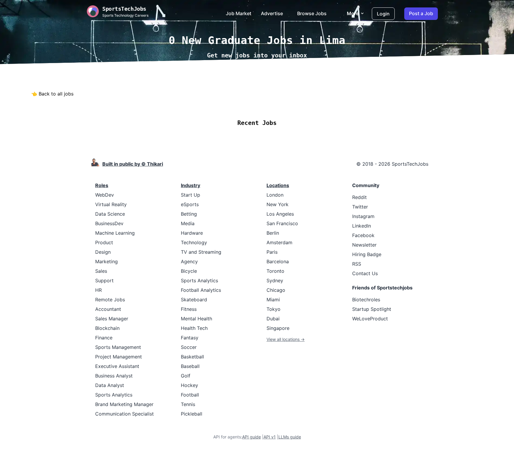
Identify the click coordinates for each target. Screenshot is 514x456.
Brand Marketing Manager (124, 404)
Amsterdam (279, 242)
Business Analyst (114, 376)
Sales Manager (111, 319)
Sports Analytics (113, 395)
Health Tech (194, 328)
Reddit (359, 197)
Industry (190, 185)
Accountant (108, 309)
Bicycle (189, 271)
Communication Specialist (124, 414)
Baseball (190, 366)
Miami (273, 300)
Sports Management (118, 347)
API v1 (270, 436)
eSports (190, 204)
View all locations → (286, 339)
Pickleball (191, 414)
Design (103, 252)
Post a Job (421, 13)
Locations (232, 105)
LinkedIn (361, 226)
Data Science (110, 214)
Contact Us (365, 273)
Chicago (276, 290)
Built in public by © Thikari (132, 164)
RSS (356, 264)
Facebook (363, 235)
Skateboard (194, 300)
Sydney (275, 280)
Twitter (360, 207)
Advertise (272, 13)
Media (188, 223)
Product (104, 242)
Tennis (188, 404)
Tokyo (273, 309)
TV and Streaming (201, 252)
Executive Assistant (117, 366)
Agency (189, 261)
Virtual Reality (111, 204)
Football (190, 395)
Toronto (275, 271)
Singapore (278, 328)
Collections (299, 105)
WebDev (104, 195)
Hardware (192, 233)
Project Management (118, 357)
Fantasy (189, 338)
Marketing (106, 261)
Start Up (190, 195)
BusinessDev (109, 223)
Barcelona (278, 261)
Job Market (238, 13)
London (275, 195)
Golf (185, 376)
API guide (251, 436)
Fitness (189, 309)
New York (278, 204)
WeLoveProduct (370, 319)
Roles (101, 185)
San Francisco (282, 223)
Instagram (363, 216)
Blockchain (107, 328)
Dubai (273, 319)
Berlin (273, 233)
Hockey (189, 385)
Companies (265, 105)
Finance (103, 338)
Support (104, 280)
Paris (272, 252)
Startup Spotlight (371, 309)
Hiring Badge (366, 254)
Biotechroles (366, 300)
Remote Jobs (197, 105)
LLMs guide (289, 436)
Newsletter (364, 245)
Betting (189, 214)
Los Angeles (280, 214)
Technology (194, 242)
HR (98, 290)
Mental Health (196, 319)
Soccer (189, 347)
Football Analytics (201, 290)
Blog (324, 105)
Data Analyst (109, 385)
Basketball (192, 357)
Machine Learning (115, 233)
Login (383, 14)
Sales (101, 271)
